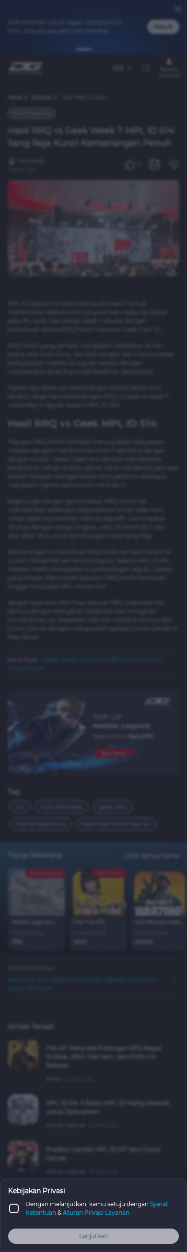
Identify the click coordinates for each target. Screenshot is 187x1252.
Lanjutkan (93, 1236)
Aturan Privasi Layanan (96, 1212)
